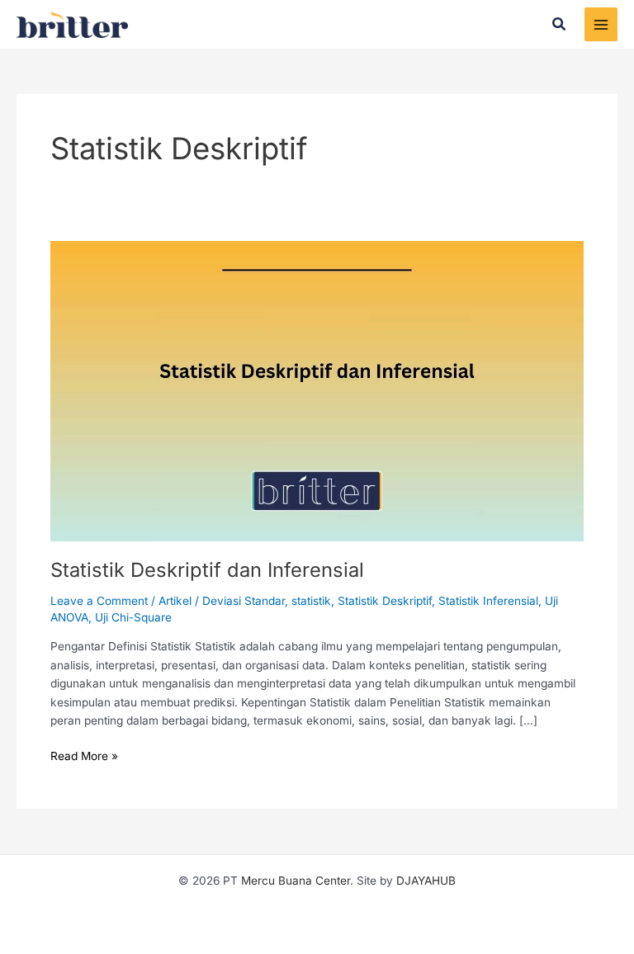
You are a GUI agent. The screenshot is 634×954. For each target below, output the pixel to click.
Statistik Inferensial (488, 600)
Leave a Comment (99, 600)
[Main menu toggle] (601, 24)
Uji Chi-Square (133, 617)
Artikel (175, 600)
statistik (311, 600)
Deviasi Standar (243, 600)
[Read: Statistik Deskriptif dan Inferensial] (317, 390)
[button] (559, 24)
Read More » (84, 755)
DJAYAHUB (426, 880)
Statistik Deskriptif (385, 600)
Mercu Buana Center (295, 880)
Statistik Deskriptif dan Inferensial (207, 570)
